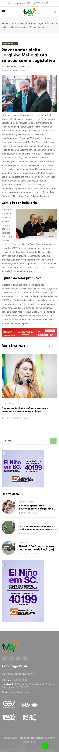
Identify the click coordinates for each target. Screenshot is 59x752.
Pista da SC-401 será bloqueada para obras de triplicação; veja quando (38, 549)
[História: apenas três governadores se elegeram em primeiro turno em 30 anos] (8, 507)
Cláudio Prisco (26, 502)
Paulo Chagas (9, 403)
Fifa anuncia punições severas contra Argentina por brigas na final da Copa (37, 529)
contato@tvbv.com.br (19, 692)
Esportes (23, 522)
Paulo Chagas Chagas (17, 67)
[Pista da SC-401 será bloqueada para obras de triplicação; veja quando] (8, 548)
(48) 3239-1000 (19, 680)
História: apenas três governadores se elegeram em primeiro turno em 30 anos (37, 509)
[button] (49, 346)
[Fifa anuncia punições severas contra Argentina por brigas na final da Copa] (8, 527)
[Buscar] (55, 11)
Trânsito (23, 543)
